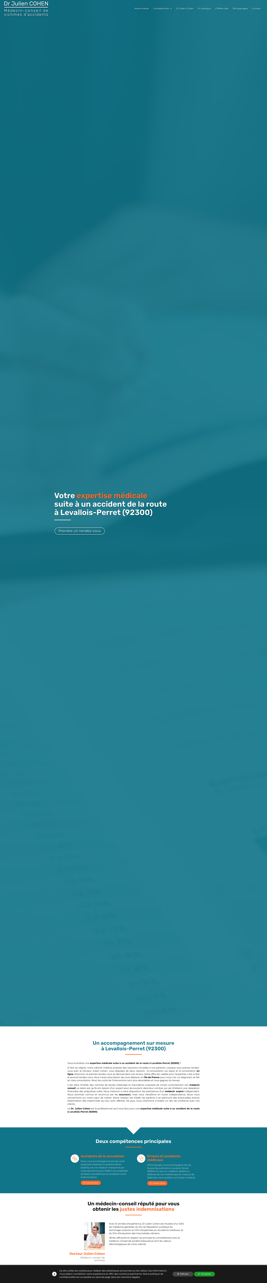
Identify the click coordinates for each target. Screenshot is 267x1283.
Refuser (184, 1274)
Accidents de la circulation (102, 1156)
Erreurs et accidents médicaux (163, 1158)
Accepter (206, 1274)
